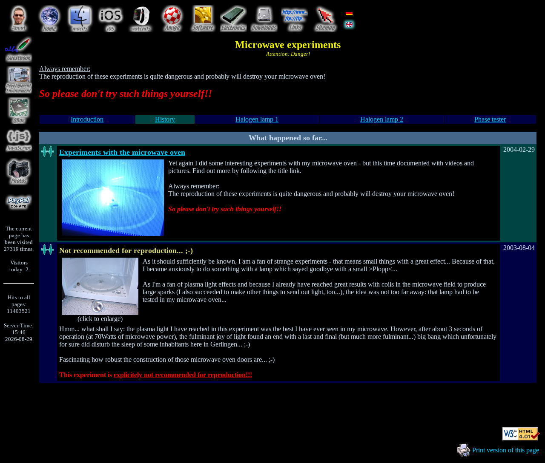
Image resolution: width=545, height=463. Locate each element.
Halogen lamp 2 (381, 119)
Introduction (87, 119)
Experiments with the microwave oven (122, 152)
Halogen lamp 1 (256, 119)
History (165, 119)
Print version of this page (505, 450)
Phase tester (490, 119)
